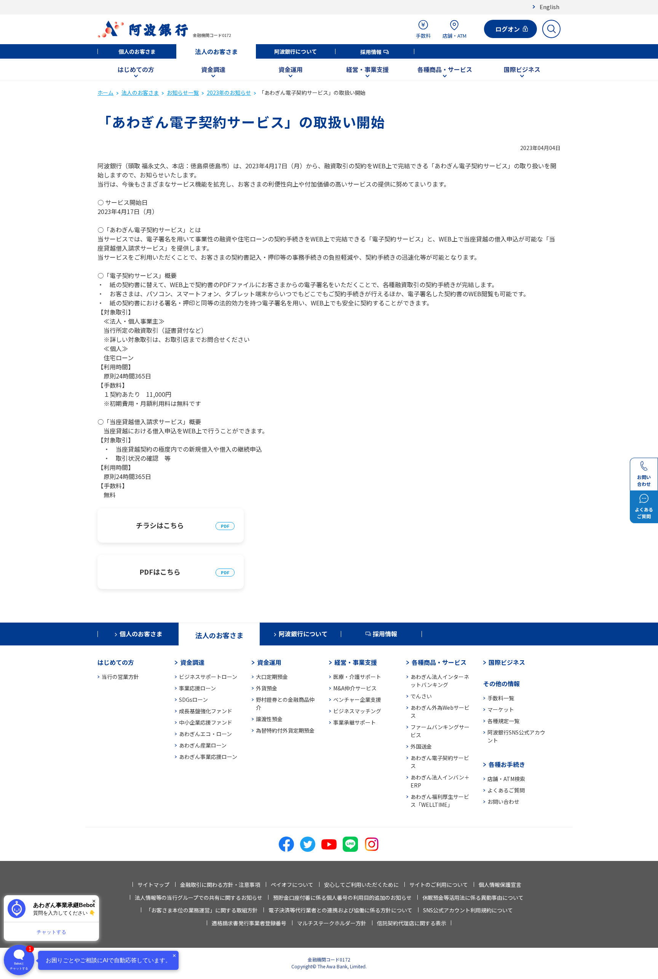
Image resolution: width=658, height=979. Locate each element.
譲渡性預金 (269, 719)
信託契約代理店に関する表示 (411, 923)
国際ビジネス (522, 69)
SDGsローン (193, 699)
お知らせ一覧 (183, 92)
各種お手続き (507, 764)
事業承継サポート (354, 722)
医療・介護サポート (357, 676)
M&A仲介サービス (355, 688)
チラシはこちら (160, 525)
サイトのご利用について (438, 884)
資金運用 (290, 69)
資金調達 (213, 69)
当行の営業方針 (120, 676)
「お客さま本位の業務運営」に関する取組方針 (202, 910)
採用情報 (371, 52)
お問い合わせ (503, 801)
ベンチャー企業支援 (357, 699)
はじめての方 (136, 69)
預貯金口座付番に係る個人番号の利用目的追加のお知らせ (342, 897)
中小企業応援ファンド (205, 722)
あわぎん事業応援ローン (208, 756)
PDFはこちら (159, 572)
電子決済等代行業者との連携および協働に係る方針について (340, 910)
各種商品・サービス (444, 69)
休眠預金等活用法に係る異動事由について (473, 897)
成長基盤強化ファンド (205, 711)
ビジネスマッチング (357, 711)
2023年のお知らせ (229, 92)
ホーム (105, 92)
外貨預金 (266, 688)
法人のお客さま (216, 51)
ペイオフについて (292, 884)
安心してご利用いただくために (361, 884)
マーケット (500, 709)
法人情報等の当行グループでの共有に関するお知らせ (198, 897)
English (549, 7)
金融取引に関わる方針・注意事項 (220, 884)
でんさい (421, 696)
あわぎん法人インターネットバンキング (439, 680)
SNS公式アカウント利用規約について (468, 910)
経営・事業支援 (367, 69)
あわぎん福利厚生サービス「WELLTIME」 (439, 800)
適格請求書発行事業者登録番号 (249, 923)
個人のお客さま (137, 51)
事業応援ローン (197, 688)
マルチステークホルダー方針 (331, 923)
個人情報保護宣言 (500, 884)
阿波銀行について (295, 51)
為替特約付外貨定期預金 (285, 730)
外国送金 (421, 746)
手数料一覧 (500, 698)
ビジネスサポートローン (208, 676)
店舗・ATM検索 (506, 779)
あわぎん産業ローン (203, 745)
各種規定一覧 (503, 721)
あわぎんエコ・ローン (205, 734)
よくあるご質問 (506, 790)
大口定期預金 (272, 676)
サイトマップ (153, 884)
